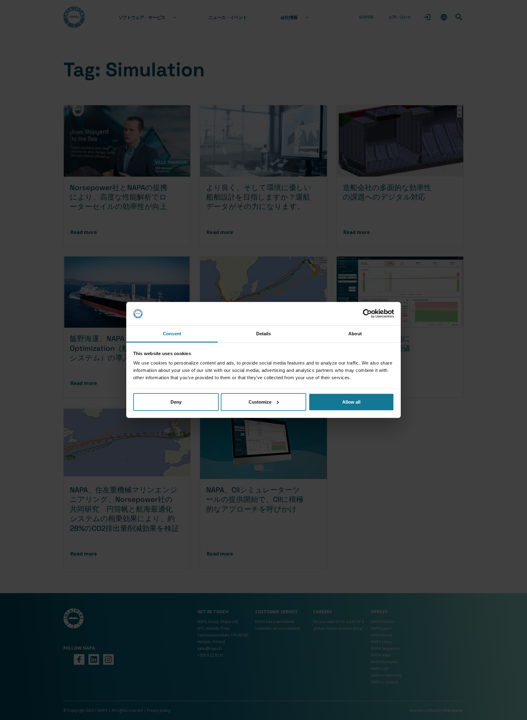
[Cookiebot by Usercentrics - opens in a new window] (367, 313)
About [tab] (355, 333)
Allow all (351, 402)
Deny (175, 402)
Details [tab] (263, 333)
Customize (260, 402)
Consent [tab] (172, 333)
